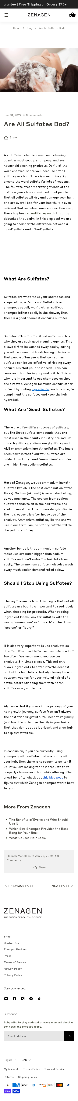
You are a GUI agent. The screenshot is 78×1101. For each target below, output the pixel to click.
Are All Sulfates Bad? (52, 28)
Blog (29, 28)
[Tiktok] (39, 998)
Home (16, 28)
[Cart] (71, 15)
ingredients (40, 389)
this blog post (53, 777)
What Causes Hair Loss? (28, 838)
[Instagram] (6, 998)
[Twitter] (23, 998)
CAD (24, 1059)
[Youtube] (31, 998)
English (8, 1059)
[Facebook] (14, 998)
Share (13, 137)
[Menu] (7, 15)
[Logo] (39, 14)
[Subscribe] (69, 1036)
